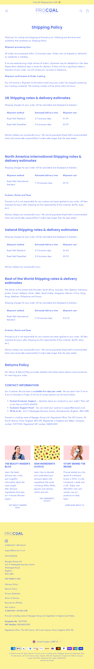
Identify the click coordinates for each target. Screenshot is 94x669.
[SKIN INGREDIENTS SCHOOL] (47, 453)
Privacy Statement (12, 593)
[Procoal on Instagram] (6, 541)
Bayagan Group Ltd (40, 417)
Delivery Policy (11, 584)
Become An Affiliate (13, 602)
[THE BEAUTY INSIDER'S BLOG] (17, 453)
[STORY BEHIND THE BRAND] (76, 453)
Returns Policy (11, 588)
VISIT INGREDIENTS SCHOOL (47, 499)
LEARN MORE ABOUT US (74, 505)
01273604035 (11, 556)
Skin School (10, 607)
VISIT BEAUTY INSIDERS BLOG (18, 506)
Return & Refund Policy (19, 371)
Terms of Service (12, 598)
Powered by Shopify (47, 660)
